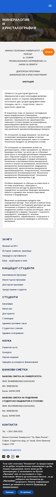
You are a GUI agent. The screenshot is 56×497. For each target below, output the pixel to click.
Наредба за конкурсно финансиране (20, 362)
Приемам (9, 492)
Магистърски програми (14, 279)
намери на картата (11, 449)
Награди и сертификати (14, 255)
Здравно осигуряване (13, 333)
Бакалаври (7, 303)
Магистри (7, 308)
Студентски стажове (12, 328)
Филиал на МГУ (10, 246)
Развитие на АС (10, 347)
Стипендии (7, 318)
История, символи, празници (16, 250)
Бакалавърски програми (14, 274)
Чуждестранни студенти (14, 289)
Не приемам (25, 492)
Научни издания (10, 357)
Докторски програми (12, 284)
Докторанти (8, 313)
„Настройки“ (9, 480)
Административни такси (14, 323)
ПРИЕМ (48, 52)
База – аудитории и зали (14, 260)
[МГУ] (21, 6)
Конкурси (6, 352)
